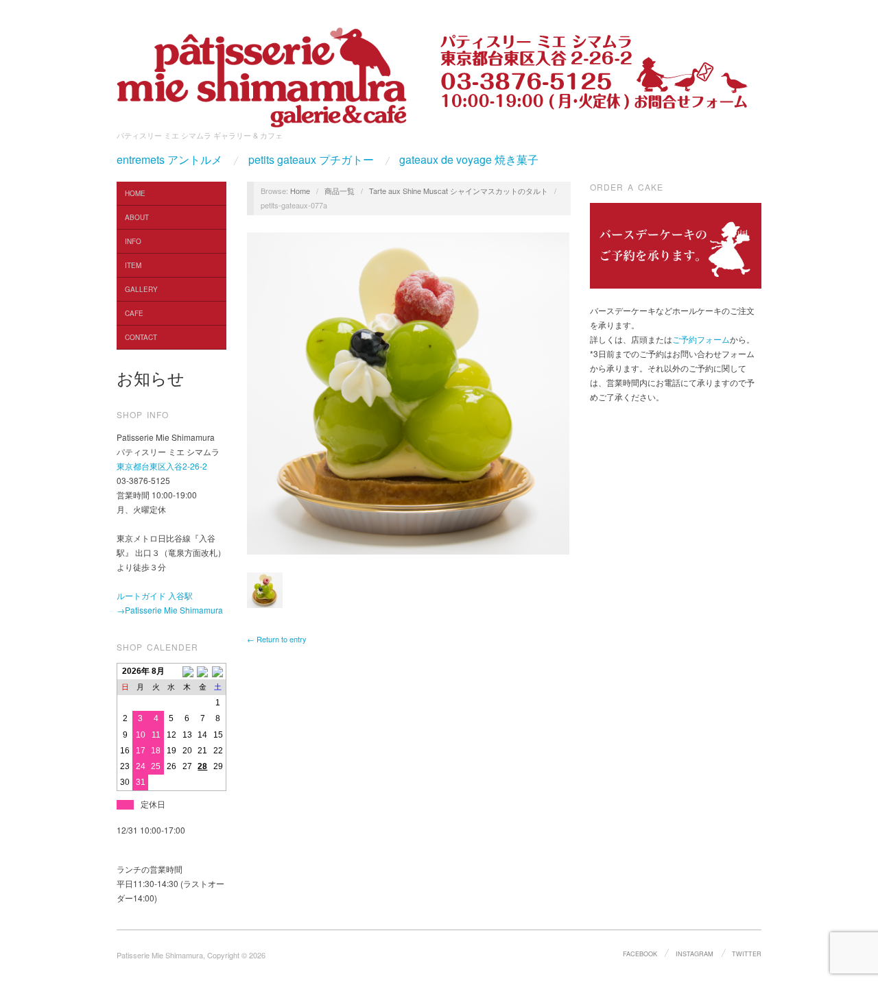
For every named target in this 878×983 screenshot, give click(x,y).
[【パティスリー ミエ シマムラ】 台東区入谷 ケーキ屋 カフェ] (262, 73)
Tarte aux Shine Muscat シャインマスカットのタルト (458, 190)
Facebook (640, 953)
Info (133, 241)
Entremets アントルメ (169, 159)
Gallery (141, 289)
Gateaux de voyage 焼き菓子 (468, 159)
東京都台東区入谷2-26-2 (162, 466)
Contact (141, 337)
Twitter (746, 953)
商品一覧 (339, 190)
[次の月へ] (218, 671)
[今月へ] (203, 671)
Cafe (134, 313)
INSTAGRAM (694, 953)
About (137, 217)
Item (133, 265)
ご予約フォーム (701, 339)
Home (135, 193)
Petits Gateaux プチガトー (311, 159)
